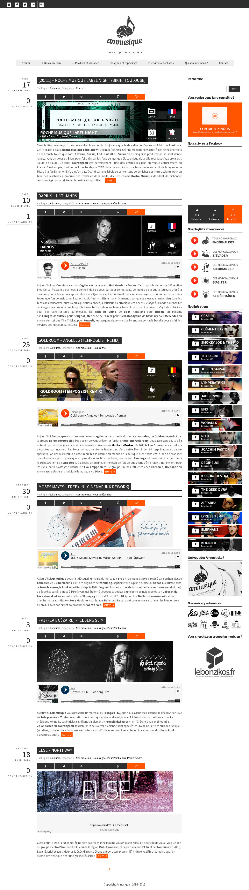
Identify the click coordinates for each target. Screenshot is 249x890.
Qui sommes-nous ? (196, 63)
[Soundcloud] (33, 5)
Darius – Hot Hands (58, 196)
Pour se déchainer (102, 494)
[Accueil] (9, 5)
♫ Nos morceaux (51, 63)
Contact (223, 63)
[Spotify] (41, 5)
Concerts (80, 88)
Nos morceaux (83, 203)
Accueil (26, 63)
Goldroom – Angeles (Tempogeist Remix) (79, 340)
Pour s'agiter (99, 203)
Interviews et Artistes (161, 63)
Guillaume (54, 88)
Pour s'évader (134, 758)
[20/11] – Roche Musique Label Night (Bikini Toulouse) (92, 80)
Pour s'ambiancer (116, 203)
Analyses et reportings (123, 63)
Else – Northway (55, 750)
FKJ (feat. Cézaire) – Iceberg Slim (71, 620)
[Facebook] (17, 5)
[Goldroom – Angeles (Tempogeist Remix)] (109, 400)
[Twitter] (25, 5)
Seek (234, 89)
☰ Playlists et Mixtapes (85, 63)
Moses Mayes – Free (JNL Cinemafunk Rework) (84, 486)
